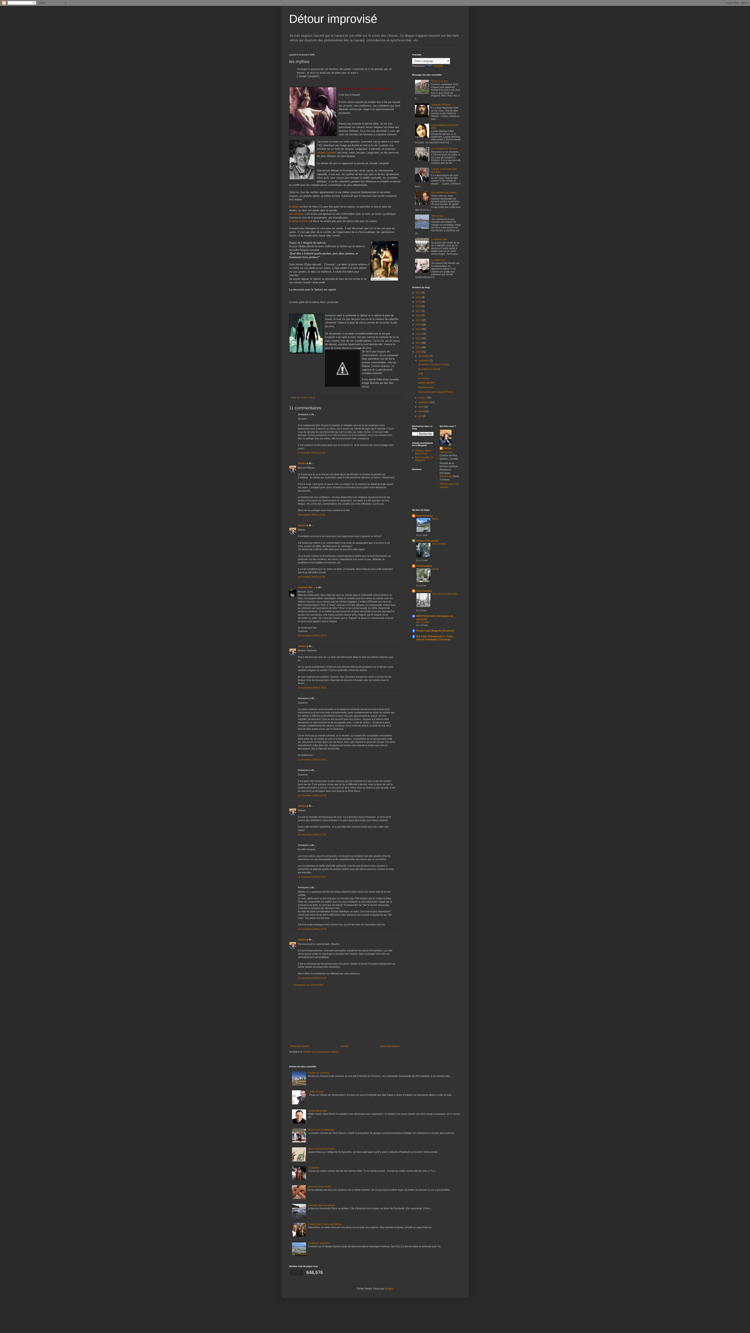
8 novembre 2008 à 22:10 (311, 452)
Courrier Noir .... (306, 587)
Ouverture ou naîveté (429, 369)
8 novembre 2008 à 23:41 (311, 514)
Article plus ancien (389, 1046)
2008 (419, 352)
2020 (419, 297)
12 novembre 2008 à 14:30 (312, 929)
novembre (424, 360)
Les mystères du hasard (443, 192)
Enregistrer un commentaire (308, 985)
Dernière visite (425, 387)
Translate (438, 66)
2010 (419, 343)
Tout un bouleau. (439, 544)
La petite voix (438, 260)
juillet (421, 411)
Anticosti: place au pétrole (321, 1205)
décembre (424, 356)
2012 (419, 333)
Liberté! (435, 569)
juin (420, 416)
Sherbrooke (446, 452)
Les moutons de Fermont (444, 148)
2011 (419, 338)
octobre (422, 397)
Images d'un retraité (427, 540)
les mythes (423, 378)
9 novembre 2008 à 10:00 (311, 577)
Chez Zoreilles (424, 591)
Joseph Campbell (327, 152)
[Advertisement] (344, 1015)
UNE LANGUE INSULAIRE (444, 594)
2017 (419, 311)
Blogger (389, 1288)
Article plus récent (299, 1046)
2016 (419, 315)
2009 (419, 347)
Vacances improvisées (319, 1186)
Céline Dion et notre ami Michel (324, 1224)
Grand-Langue (424, 566)
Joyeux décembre (317, 1110)
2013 (419, 329)
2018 (419, 306)
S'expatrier (313, 1167)
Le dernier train (439, 239)
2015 (419, 320)
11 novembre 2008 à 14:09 (312, 795)
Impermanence (424, 515)
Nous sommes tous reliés (321, 1148)
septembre (424, 402)
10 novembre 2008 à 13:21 (312, 635)
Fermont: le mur (439, 81)
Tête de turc (437, 216)
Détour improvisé (333, 18)
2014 (419, 324)
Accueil (344, 1046)
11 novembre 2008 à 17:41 (312, 834)
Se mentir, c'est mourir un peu (433, 364)
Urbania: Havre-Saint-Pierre (423, 452)
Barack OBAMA (426, 382)
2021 (419, 292)
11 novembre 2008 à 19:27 (312, 877)
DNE (420, 373)
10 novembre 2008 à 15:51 (312, 687)
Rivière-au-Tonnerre (318, 1072)
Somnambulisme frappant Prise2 (435, 392)
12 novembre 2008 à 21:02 (312, 978)
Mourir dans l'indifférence (321, 1129)
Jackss (302, 463)
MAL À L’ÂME (422, 622)
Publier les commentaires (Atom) (321, 1052)
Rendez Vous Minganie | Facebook (435, 630)
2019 (419, 301)
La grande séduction (319, 1243)
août (421, 406)
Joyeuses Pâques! (441, 104)
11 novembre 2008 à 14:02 (312, 759)
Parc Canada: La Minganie (424, 459)
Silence (435, 519)
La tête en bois (316, 1091)
